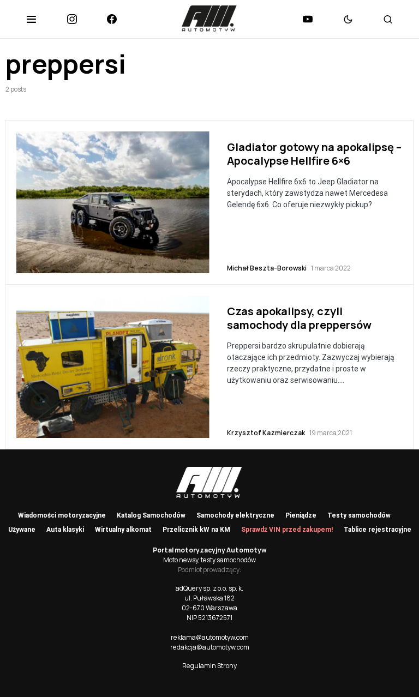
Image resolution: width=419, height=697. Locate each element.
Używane (21, 529)
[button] (31, 19)
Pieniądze (300, 515)
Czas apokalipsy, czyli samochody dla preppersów (299, 318)
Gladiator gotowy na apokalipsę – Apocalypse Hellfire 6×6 (314, 154)
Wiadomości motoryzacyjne (62, 515)
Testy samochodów (359, 515)
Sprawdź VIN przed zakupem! (287, 529)
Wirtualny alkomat (123, 529)
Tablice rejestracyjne (377, 529)
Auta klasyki (65, 529)
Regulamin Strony (209, 665)
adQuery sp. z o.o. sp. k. (209, 588)
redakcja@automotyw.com (209, 647)
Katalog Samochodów (151, 515)
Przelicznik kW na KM (196, 529)
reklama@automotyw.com (210, 637)
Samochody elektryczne (235, 515)
